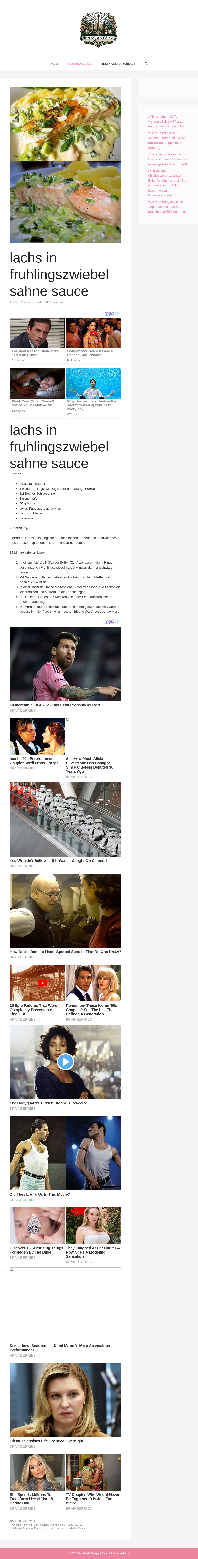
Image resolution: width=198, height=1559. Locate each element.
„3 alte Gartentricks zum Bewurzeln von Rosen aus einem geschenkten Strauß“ (168, 159)
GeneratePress (121, 1553)
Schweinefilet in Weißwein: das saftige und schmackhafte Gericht (49, 1528)
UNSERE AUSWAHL (80, 63)
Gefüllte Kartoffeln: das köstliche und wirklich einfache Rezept (47, 1524)
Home (54, 63)
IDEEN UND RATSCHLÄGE (118, 63)
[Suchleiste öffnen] (146, 64)
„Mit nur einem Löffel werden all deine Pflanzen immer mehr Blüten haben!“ (168, 121)
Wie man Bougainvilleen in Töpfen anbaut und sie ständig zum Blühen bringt (167, 206)
